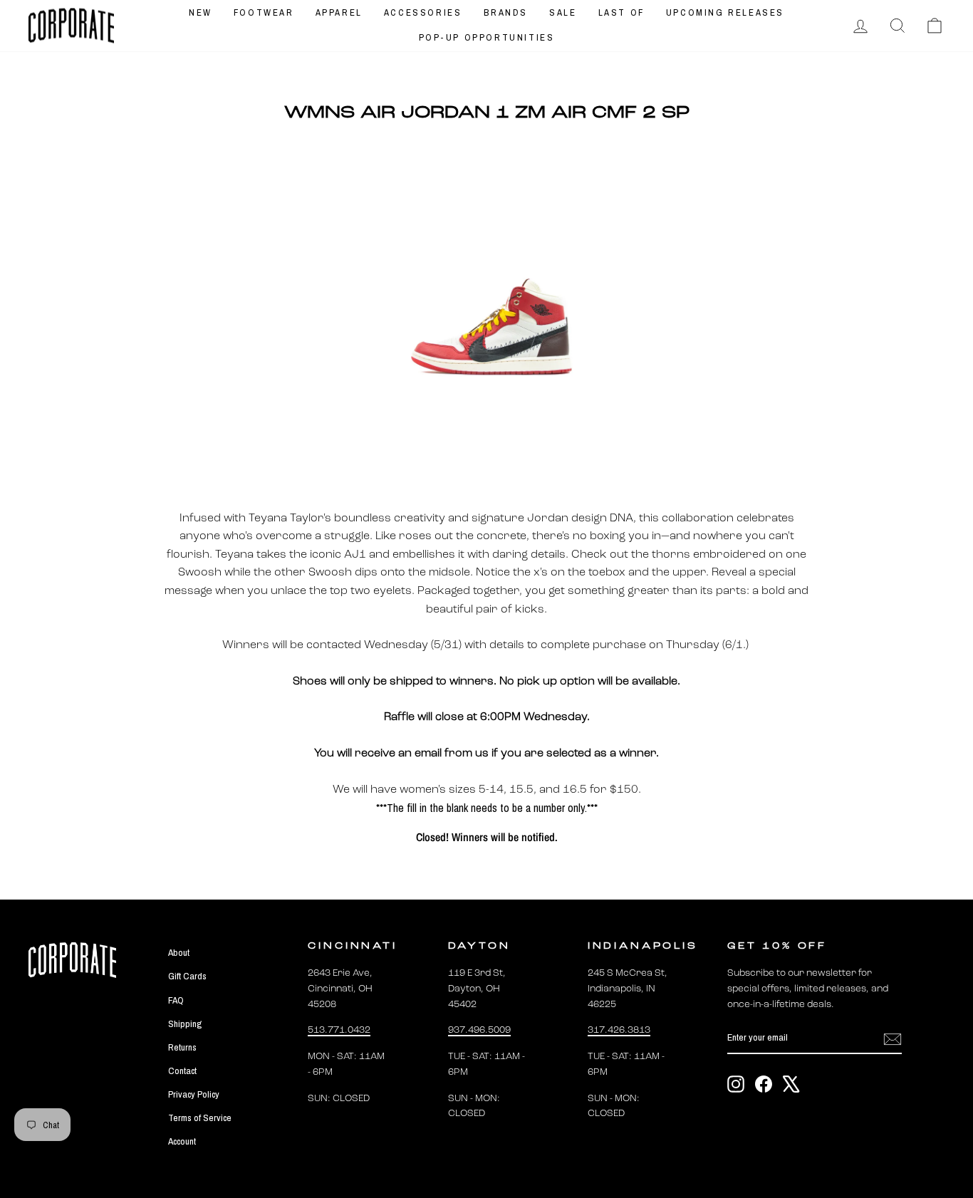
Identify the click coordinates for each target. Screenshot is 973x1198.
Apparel (339, 12)
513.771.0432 (339, 1030)
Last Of (621, 12)
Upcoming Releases (725, 12)
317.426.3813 (619, 1030)
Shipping (185, 1023)
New (200, 12)
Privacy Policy (193, 1094)
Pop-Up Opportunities (487, 37)
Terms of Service (199, 1117)
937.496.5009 (479, 1030)
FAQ (176, 1000)
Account (182, 1141)
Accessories (423, 12)
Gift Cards (187, 975)
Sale (562, 12)
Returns (182, 1047)
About (178, 952)
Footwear (264, 12)
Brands (506, 12)
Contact (182, 1070)
